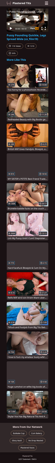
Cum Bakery (36, 433)
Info (13, 53)
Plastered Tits (22, 3)
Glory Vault (17, 440)
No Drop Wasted (35, 440)
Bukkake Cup (19, 433)
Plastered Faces (27, 447)
